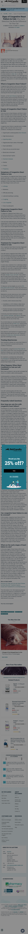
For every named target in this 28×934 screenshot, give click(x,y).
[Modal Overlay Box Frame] (14, 467)
